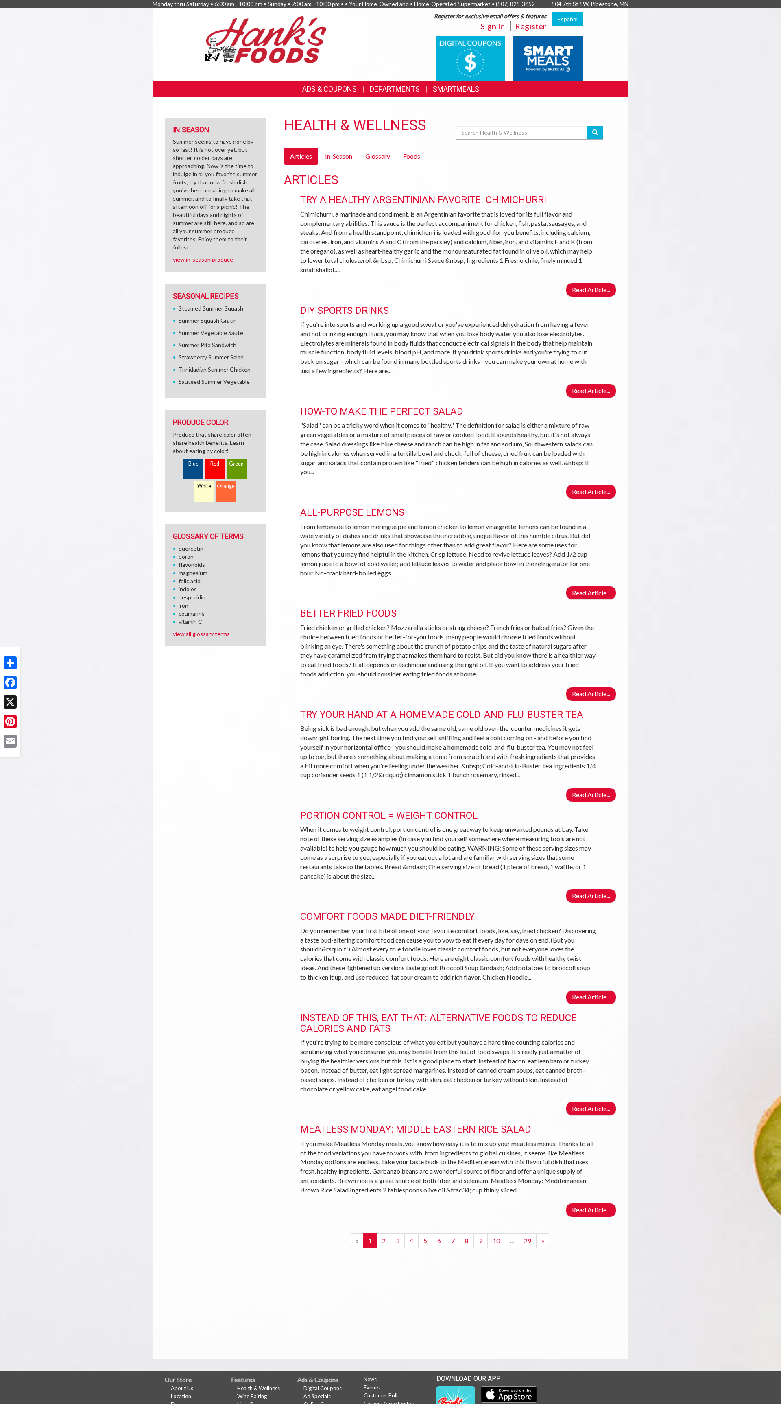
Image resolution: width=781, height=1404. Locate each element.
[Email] (10, 741)
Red (214, 464)
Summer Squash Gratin (208, 320)
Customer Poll (380, 1395)
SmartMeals (456, 89)
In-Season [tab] (338, 156)
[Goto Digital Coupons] (470, 57)
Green (236, 464)
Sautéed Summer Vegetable (214, 381)
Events (372, 1387)
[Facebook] (10, 682)
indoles (188, 589)
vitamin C (190, 621)
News (370, 1379)
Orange (226, 486)
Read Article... (591, 289)
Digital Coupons (322, 1388)
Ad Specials (317, 1396)
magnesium (193, 572)
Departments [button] (395, 89)
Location (181, 1396)
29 (527, 1240)
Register (530, 26)
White (204, 486)
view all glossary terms (201, 633)
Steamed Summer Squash (211, 308)
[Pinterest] (10, 721)
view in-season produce (203, 259)
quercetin (191, 548)
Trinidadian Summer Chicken (215, 369)
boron (186, 556)
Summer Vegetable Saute (211, 332)
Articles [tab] (301, 156)
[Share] (10, 663)
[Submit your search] (595, 133)
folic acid (190, 580)
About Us (182, 1388)
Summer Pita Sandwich (207, 344)
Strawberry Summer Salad (211, 357)
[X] (10, 702)
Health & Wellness (258, 1388)
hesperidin (192, 597)
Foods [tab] (411, 156)
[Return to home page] (265, 38)
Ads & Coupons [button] (329, 89)
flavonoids (192, 564)
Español (568, 18)
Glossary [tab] (377, 156)
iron (183, 605)
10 (496, 1240)
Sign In (492, 26)
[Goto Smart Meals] (548, 57)
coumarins (192, 613)
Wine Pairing (252, 1396)
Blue (193, 464)
